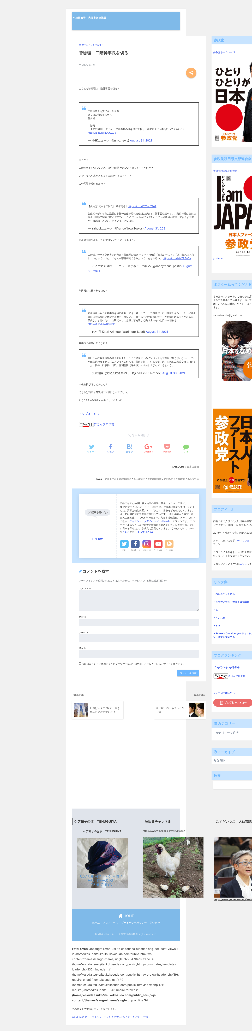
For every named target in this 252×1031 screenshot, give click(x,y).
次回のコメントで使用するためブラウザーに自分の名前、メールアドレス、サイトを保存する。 (133, 663)
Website (169, 550)
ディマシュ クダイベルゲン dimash (150, 521)
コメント (85, 588)
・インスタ (219, 617)
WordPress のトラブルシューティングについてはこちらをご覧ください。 (112, 1016)
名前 (82, 616)
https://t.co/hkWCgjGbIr (101, 323)
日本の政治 (193, 466)
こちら (126, 532)
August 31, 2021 (141, 140)
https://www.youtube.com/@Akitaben (164, 830)
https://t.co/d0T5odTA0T (142, 206)
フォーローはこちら (224, 692)
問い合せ (155, 922)
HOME (128, 916)
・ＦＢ (216, 625)
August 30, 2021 (173, 373)
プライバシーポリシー (134, 922)
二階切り (140, 478)
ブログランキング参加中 (226, 667)
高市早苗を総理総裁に (119, 478)
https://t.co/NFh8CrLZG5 (102, 132)
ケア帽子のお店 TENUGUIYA (102, 831)
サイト (82, 648)
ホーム (96, 922)
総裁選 (181, 478)
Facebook (135, 550)
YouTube (158, 550)
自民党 (169, 478)
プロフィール (110, 922)
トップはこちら (89, 414)
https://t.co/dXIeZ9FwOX (177, 258)
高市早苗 (194, 478)
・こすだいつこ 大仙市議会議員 (231, 601)
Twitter (124, 550)
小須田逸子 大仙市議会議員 (89, 17)
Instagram (147, 550)
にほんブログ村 (104, 424)
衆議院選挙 (155, 478)
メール (83, 632)
